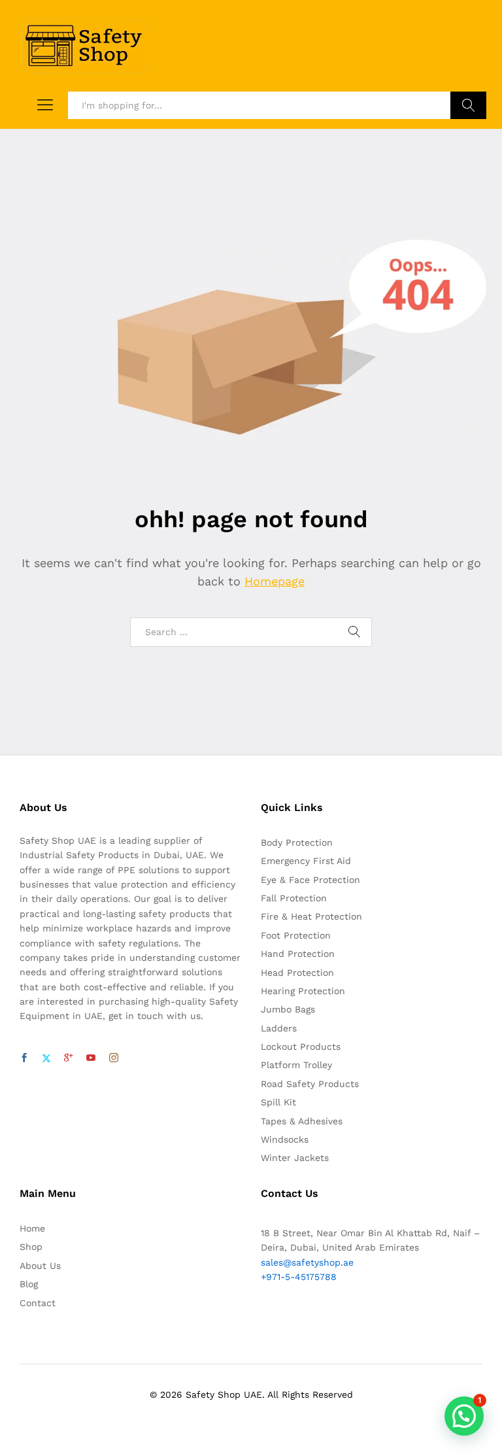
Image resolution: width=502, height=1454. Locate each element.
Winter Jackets (295, 1157)
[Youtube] (91, 1058)
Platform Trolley (296, 1065)
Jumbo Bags (288, 1009)
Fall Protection (294, 898)
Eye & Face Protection (310, 879)
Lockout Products (301, 1046)
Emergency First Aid (306, 861)
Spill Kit (278, 1102)
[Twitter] (46, 1058)
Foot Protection (296, 935)
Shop (31, 1246)
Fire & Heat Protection (311, 916)
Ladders (279, 1028)
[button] (464, 1416)
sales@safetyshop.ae (307, 1262)
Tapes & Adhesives (302, 1121)
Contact (38, 1303)
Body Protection (297, 842)
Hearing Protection (303, 991)
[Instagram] (114, 1058)
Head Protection (297, 972)
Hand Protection (298, 953)
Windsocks (285, 1139)
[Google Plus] (69, 1058)
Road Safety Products (310, 1084)
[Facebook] (24, 1058)
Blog (29, 1284)
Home (32, 1228)
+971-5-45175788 (299, 1277)
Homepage (274, 581)
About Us (40, 1265)
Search (468, 105)
